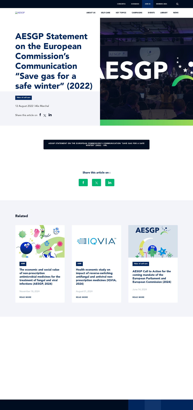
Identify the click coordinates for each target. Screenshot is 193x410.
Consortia (121, 4)
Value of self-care (23, 97)
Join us (147, 4)
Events (151, 13)
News (175, 13)
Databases (135, 4)
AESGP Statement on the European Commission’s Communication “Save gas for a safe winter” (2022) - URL (96, 144)
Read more (25, 297)
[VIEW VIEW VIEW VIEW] (40, 241)
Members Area (161, 4)
